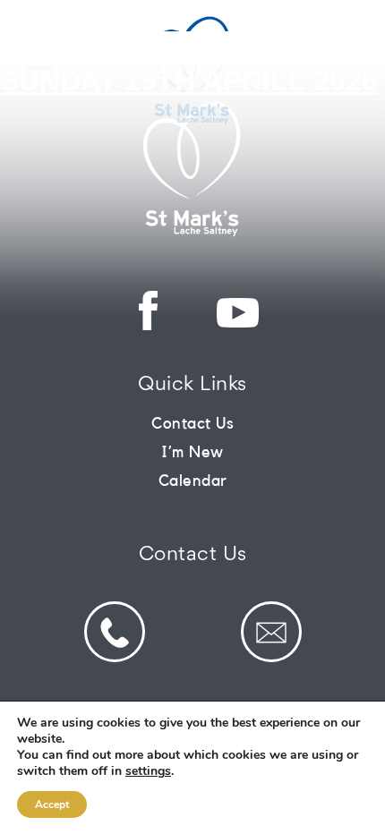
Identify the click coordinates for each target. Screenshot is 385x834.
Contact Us (192, 423)
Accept (52, 804)
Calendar (192, 480)
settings (148, 771)
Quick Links (192, 385)
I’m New (192, 452)
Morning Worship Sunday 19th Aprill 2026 (189, 64)
